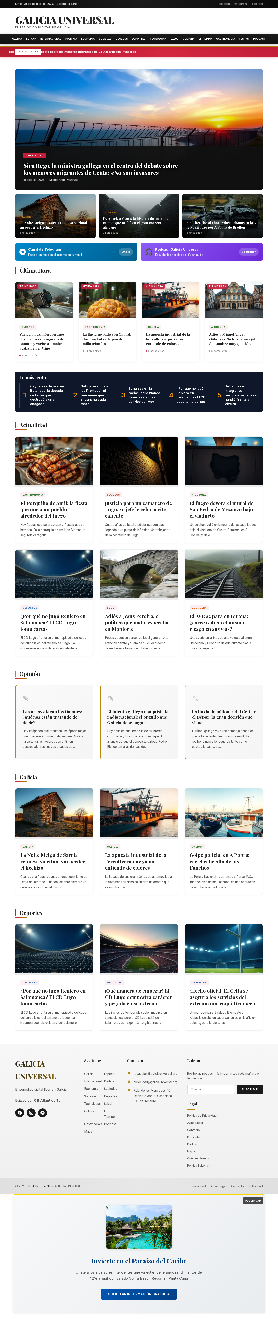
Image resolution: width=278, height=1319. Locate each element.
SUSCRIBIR (250, 1089)
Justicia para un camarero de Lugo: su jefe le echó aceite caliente (138, 509)
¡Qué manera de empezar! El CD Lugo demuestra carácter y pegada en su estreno (138, 996)
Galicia (17, 38)
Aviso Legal (195, 1122)
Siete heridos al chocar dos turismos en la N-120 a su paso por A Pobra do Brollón (222, 224)
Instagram (240, 3)
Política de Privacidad (202, 1115)
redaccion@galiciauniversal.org (155, 1074)
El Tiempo (205, 38)
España (31, 38)
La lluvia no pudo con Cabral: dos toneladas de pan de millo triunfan (107, 339)
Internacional (50, 38)
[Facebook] (19, 1112)
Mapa (88, 1131)
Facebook (223, 3)
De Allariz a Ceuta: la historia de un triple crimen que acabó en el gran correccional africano (136, 223)
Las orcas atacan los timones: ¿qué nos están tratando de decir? (52, 717)
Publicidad (194, 1137)
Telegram (256, 3)
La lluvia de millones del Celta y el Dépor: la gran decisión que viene (224, 717)
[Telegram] (42, 1112)
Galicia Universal (64, 19)
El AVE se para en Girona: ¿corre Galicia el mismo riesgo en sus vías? (219, 622)
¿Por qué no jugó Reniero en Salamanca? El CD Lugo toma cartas (53, 622)
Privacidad (199, 1186)
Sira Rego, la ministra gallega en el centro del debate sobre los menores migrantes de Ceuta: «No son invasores (116, 51)
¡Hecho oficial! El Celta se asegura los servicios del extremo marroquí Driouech (222, 996)
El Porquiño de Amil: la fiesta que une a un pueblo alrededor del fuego (54, 509)
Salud (175, 38)
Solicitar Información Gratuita (139, 1294)
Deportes (139, 38)
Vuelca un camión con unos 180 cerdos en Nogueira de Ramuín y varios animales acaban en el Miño (42, 341)
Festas (244, 38)
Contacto (193, 1130)
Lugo (191, 217)
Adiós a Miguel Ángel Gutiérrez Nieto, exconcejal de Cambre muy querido (232, 339)
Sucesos (122, 38)
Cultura (188, 38)
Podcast (259, 38)
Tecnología (158, 38)
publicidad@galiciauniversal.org (155, 1082)
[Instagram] (31, 1112)
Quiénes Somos (198, 1158)
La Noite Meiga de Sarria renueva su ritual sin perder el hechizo (53, 224)
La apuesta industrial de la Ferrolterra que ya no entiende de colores (168, 339)
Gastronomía (225, 38)
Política (71, 38)
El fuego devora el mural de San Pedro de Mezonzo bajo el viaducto (221, 509)
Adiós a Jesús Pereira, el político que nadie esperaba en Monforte (137, 622)
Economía (88, 38)
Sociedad (105, 38)
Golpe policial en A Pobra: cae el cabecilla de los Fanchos (220, 861)
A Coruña (218, 327)
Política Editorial (198, 1165)
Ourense (110, 212)
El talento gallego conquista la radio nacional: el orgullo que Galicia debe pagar (138, 717)
